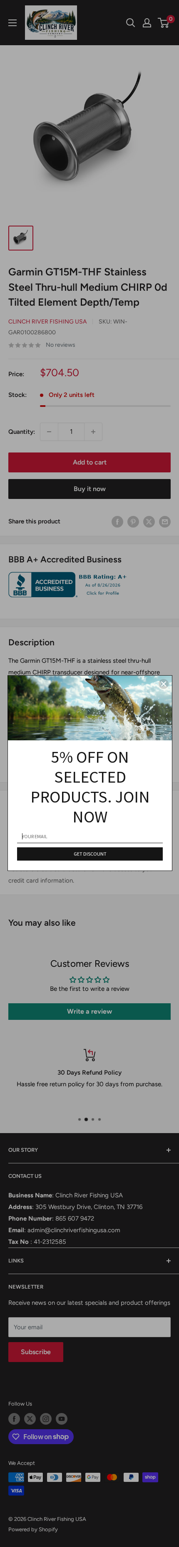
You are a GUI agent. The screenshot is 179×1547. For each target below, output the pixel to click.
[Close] (164, 684)
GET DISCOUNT (90, 854)
